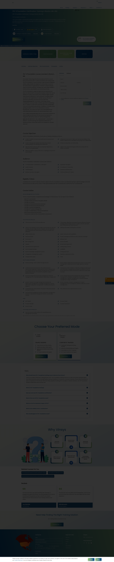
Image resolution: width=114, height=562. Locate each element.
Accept (91, 559)
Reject (98, 559)
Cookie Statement (18, 560)
